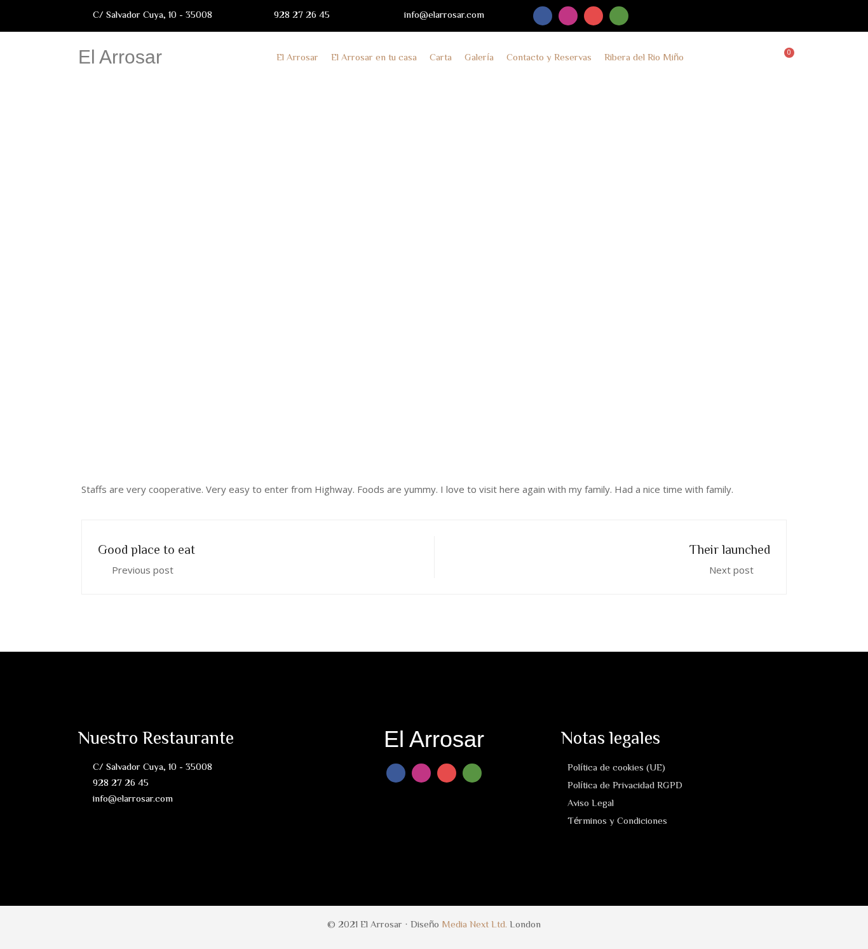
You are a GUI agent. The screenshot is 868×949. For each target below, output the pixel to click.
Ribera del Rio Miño (644, 57)
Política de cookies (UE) (616, 767)
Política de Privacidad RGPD (624, 785)
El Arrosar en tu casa (374, 57)
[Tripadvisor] (618, 15)
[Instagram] (568, 15)
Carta (441, 57)
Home (330, 272)
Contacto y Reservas (549, 57)
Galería (479, 57)
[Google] (593, 15)
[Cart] (786, 57)
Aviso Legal (590, 802)
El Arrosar (120, 56)
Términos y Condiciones (617, 820)
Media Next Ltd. (474, 924)
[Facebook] (542, 15)
